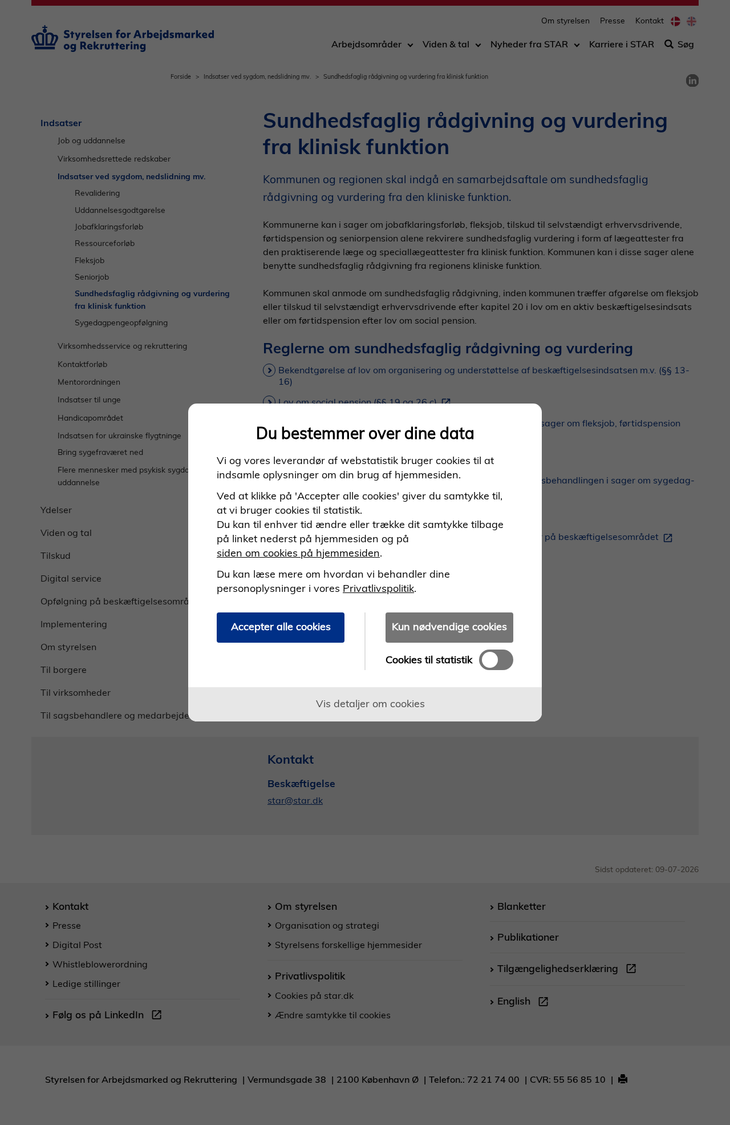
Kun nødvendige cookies (449, 626)
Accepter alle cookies (281, 626)
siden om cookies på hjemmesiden (298, 552)
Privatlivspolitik (378, 588)
